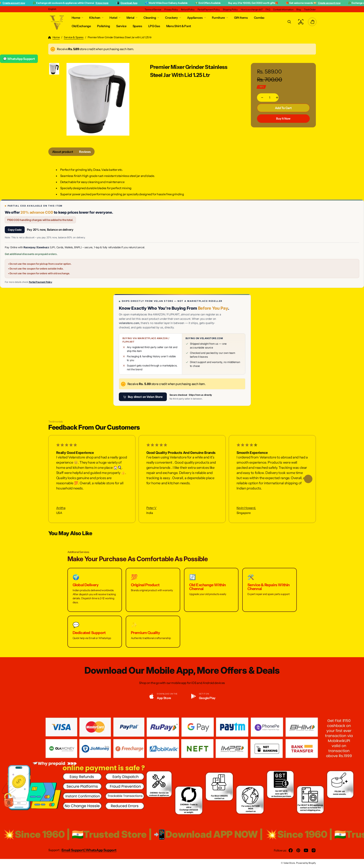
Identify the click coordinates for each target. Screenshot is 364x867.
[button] (289, 22)
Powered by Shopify (306, 862)
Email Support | (74, 850)
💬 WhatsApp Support (19, 59)
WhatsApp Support (101, 850)
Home (56, 37)
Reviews (85, 152)
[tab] (62, 151)
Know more (76, 2)
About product (62, 152)
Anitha (61, 508)
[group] (54, 69)
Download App (103, 2)
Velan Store (289, 862)
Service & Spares (74, 37)
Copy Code (15, 229)
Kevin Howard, (246, 508)
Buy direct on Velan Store (145, 397)
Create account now (304, 2)
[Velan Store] (57, 21)
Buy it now (283, 118)
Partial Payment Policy (40, 282)
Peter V (151, 508)
